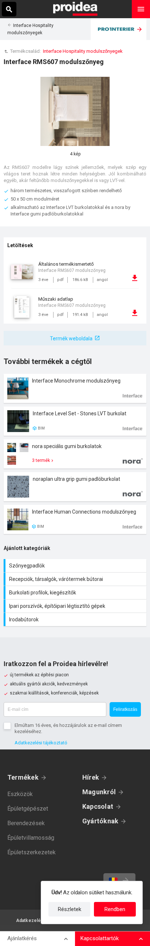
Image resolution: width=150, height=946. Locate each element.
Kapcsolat (97, 806)
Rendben (114, 909)
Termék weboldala (71, 338)
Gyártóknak (100, 821)
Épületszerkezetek (31, 852)
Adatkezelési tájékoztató (41, 742)
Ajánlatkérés (22, 938)
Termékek (23, 777)
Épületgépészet (27, 808)
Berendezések (26, 823)
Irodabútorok (75, 619)
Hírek (90, 777)
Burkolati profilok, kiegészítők (75, 592)
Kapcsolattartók (99, 938)
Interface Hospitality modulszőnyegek (83, 51)
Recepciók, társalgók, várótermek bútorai (75, 579)
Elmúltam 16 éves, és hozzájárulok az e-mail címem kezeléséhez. (68, 728)
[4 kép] (75, 111)
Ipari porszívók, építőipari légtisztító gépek (75, 606)
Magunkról (99, 792)
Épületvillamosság (30, 837)
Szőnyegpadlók (75, 565)
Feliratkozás (125, 709)
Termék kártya (75, 388)
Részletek (69, 909)
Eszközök (20, 794)
